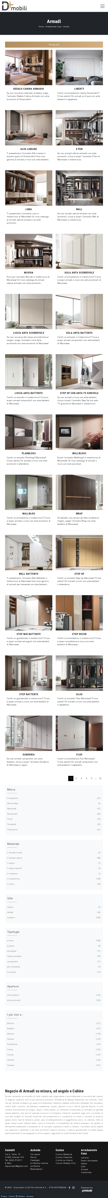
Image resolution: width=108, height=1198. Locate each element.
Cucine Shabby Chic (66, 1163)
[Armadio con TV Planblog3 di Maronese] (28, 432)
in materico (53, 873)
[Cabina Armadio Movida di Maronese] (28, 251)
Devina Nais (53, 803)
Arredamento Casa (53, 26)
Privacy (4, 1196)
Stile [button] (10, 898)
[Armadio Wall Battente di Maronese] (28, 552)
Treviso (53, 1054)
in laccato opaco (53, 858)
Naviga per (54, 44)
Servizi (33, 1157)
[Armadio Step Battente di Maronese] (28, 673)
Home (41, 26)
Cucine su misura (64, 1160)
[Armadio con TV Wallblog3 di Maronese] (79, 432)
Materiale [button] (13, 844)
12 (100, 778)
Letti (83, 1166)
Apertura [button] (13, 986)
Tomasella (53, 824)
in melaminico (53, 878)
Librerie (85, 1157)
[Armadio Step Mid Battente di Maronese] (28, 612)
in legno (53, 863)
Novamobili (53, 814)
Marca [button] (11, 789)
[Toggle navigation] (102, 6)
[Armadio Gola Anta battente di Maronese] (79, 311)
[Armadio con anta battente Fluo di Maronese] (79, 733)
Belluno (53, 1023)
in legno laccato (53, 868)
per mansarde (53, 966)
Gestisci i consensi (26, 1196)
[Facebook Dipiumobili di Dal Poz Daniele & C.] (69, 1187)
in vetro (53, 884)
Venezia (53, 1060)
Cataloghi (35, 1160)
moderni (53, 917)
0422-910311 (15, 1160)
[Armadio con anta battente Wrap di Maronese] (79, 492)
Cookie (12, 1196)
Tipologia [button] (13, 932)
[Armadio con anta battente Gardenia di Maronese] (28, 733)
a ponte (53, 946)
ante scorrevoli (53, 1000)
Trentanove (53, 829)
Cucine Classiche (64, 1157)
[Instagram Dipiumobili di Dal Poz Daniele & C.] (73, 1187)
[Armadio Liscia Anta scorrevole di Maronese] (28, 311)
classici (53, 907)
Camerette (86, 1172)
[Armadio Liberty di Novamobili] (79, 67)
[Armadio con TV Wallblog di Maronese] (28, 492)
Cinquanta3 (53, 798)
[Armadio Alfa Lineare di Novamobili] (28, 127)
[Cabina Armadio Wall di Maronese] (79, 188)
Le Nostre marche (39, 1163)
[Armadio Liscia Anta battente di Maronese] (28, 371)
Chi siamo (35, 1154)
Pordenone (53, 1044)
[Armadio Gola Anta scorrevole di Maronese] (79, 251)
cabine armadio (53, 956)
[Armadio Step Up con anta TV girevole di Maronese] (79, 371)
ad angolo (53, 951)
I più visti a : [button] (15, 1015)
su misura (53, 972)
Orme (53, 819)
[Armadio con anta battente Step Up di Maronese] (79, 552)
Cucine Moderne (64, 1154)
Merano (53, 1033)
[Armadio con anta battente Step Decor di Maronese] (79, 612)
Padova (53, 1039)
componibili (53, 961)
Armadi (66, 26)
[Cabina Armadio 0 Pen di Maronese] (79, 127)
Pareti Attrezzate (89, 1160)
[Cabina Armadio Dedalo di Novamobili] (28, 67)
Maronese (53, 808)
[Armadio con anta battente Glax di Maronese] (79, 673)
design (53, 912)
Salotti (84, 1163)
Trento (53, 1049)
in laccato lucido (53, 852)
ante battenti (53, 995)
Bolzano (53, 1028)
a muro (53, 940)
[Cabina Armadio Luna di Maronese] (28, 188)
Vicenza (53, 1065)
